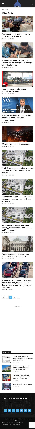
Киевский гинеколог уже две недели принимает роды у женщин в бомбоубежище (17, 62)
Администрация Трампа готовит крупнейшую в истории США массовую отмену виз (22, 367)
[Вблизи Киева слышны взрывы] (17, 134)
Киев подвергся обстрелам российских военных (14, 90)
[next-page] (18, 297)
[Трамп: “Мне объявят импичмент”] (6, 386)
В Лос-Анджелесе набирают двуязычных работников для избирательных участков (21, 376)
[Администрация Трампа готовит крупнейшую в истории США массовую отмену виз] (6, 368)
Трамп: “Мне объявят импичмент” (23, 384)
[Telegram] (21, 410)
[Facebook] (9, 410)
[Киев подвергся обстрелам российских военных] (17, 79)
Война (3, 31)
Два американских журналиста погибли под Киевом (16, 35)
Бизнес (4, 277)
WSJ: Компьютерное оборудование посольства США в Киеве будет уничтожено (17, 170)
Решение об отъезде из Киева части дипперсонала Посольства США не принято (17, 227)
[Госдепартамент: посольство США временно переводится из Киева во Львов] (17, 187)
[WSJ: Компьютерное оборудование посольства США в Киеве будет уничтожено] (17, 158)
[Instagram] (13, 410)
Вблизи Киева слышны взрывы (16, 144)
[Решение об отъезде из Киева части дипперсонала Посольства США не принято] (17, 215)
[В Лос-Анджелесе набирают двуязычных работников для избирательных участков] (6, 377)
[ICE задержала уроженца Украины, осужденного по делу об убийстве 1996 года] (6, 359)
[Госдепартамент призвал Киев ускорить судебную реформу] (17, 244)
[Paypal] (17, 410)
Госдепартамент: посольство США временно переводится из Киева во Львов (17, 199)
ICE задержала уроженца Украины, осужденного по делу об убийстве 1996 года (23, 358)
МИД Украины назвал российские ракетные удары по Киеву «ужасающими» (17, 117)
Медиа (4, 141)
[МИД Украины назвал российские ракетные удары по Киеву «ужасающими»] (17, 105)
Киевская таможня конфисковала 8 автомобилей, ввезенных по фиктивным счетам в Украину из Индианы (17, 283)
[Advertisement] (17, 325)
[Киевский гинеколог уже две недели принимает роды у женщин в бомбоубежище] (17, 50)
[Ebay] (5, 410)
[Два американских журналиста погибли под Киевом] (17, 24)
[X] (25, 410)
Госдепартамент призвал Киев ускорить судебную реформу (15, 255)
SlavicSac (4, 38)
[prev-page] (3, 297)
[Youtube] (29, 410)
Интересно (5, 222)
